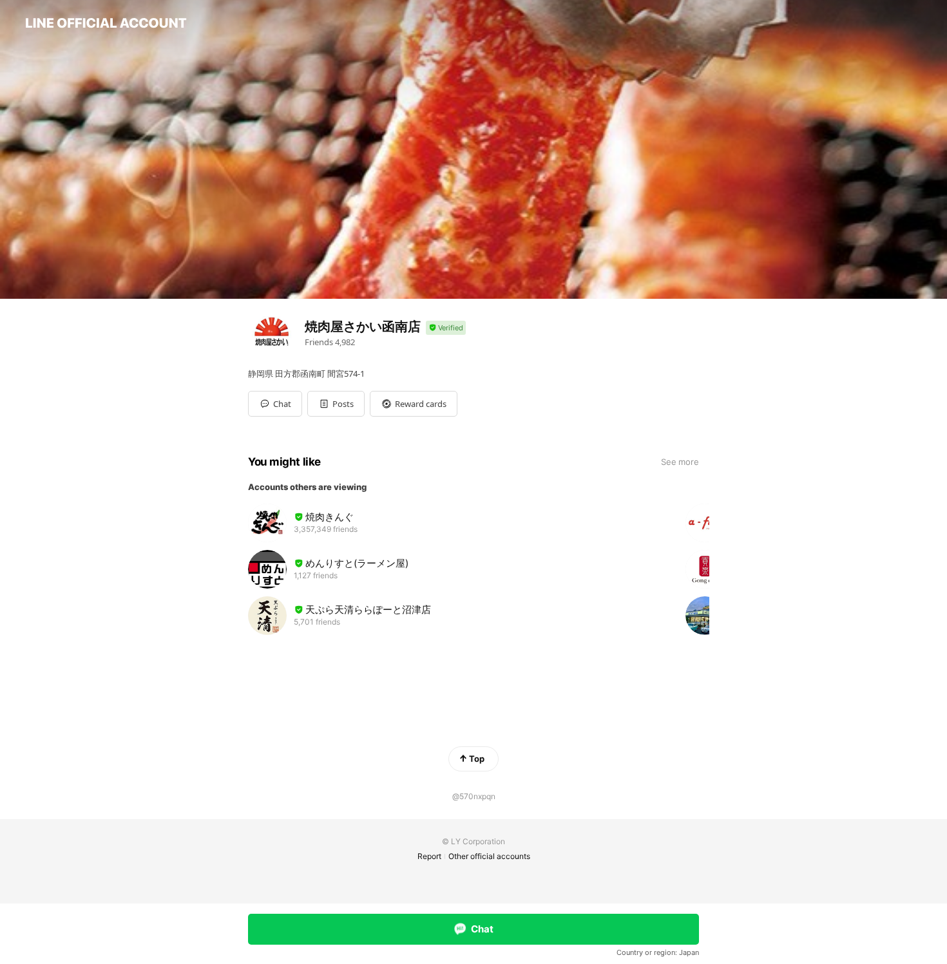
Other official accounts (489, 856)
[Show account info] (446, 328)
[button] (336, 404)
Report (429, 856)
